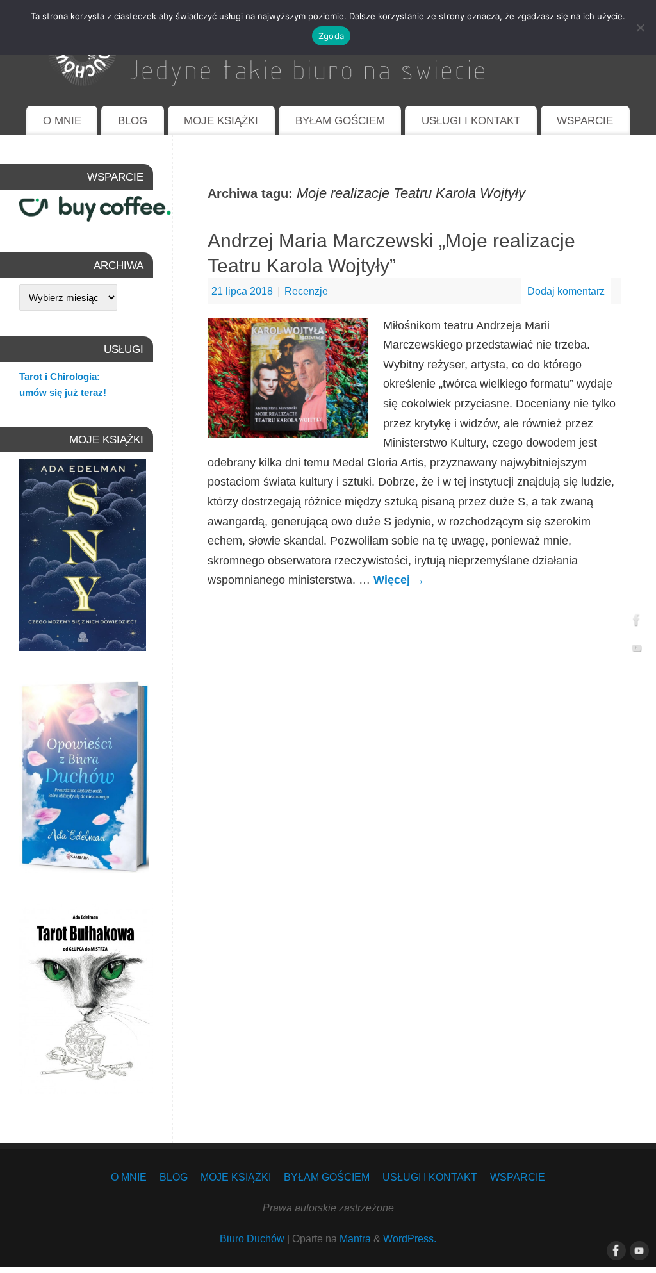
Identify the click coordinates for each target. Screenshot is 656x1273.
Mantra (355, 1238)
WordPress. (409, 1238)
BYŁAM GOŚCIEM (340, 121)
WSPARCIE (585, 121)
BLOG (132, 121)
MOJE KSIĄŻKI (221, 121)
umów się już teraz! (62, 392)
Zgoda (331, 36)
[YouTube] (636, 651)
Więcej (399, 579)
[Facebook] (636, 622)
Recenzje (306, 291)
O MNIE (62, 121)
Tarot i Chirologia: (59, 376)
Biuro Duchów (252, 1238)
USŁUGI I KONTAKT (471, 121)
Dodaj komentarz (566, 291)
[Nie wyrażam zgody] (640, 27)
